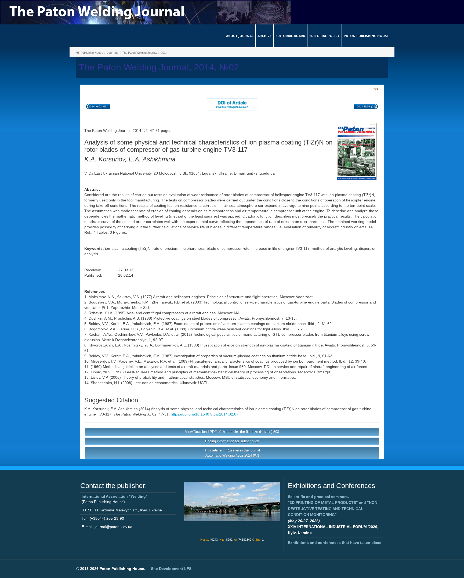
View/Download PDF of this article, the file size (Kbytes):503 (232, 432)
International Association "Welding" (115, 496)
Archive (264, 36)
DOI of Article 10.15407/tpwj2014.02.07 (232, 104)
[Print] (376, 88)
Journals (112, 52)
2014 (164, 52)
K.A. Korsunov (96, 409)
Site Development (171, 568)
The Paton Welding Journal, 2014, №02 (159, 67)
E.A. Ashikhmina (124, 409)
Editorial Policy (324, 36)
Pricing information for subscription (232, 441)
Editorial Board (290, 36)
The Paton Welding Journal (139, 52)
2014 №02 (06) (97, 106)
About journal (239, 36)
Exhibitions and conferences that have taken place (334, 542)
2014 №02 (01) (366, 106)
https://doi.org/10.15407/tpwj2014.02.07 (204, 414)
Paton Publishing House (366, 36)
